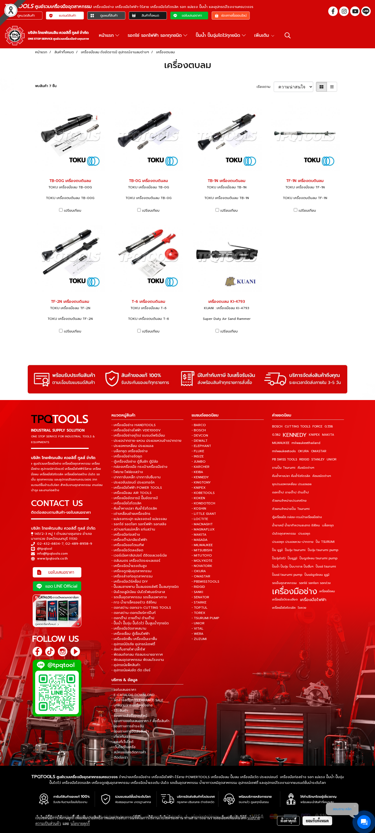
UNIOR (331, 459)
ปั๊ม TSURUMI (325, 542)
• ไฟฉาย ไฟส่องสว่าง (127, 471)
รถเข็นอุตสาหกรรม (284, 583)
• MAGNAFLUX (203, 529)
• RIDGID (198, 586)
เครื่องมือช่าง (294, 591)
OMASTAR (318, 451)
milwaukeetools (284, 451)
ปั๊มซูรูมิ (292, 558)
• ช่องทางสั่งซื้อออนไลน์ (129, 715)
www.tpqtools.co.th (52, 558)
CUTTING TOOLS (297, 426)
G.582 (276, 434)
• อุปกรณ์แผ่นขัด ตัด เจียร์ (130, 670)
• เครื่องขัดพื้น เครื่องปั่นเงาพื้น (134, 638)
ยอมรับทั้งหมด (317, 820)
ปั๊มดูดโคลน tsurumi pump (318, 558)
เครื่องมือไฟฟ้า (313, 600)
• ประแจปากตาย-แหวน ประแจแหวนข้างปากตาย (146, 440)
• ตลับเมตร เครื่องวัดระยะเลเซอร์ (135, 560)
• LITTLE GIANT (204, 513)
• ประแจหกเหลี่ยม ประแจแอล (132, 445)
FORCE (317, 426)
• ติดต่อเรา (119, 757)
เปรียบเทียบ (72, 210)
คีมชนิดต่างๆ (306, 467)
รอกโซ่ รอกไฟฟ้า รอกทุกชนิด (155, 35)
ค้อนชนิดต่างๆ (321, 476)
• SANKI (197, 591)
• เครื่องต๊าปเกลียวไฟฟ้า (129, 539)
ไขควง (302, 607)
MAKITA (328, 434)
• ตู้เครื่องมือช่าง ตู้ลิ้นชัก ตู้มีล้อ (134, 461)
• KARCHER (200, 466)
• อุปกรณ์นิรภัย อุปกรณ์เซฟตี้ (133, 644)
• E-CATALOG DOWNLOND (133, 694)
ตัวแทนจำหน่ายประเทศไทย (289, 500)
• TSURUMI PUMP (205, 618)
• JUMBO (199, 461)
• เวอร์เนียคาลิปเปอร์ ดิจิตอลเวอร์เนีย (139, 555)
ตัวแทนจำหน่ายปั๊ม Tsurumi (291, 509)
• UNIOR (198, 623)
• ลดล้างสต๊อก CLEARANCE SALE (137, 700)
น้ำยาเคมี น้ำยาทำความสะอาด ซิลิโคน (296, 525)
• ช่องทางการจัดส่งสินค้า (130, 731)
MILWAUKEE (280, 443)
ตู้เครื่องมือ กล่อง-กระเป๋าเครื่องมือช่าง (297, 517)
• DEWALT (200, 440)
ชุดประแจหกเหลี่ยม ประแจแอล (292, 484)
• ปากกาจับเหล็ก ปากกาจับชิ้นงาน (136, 477)
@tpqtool (44, 548)
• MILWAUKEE (202, 545)
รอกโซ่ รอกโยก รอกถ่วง (315, 583)
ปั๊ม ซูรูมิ (277, 550)
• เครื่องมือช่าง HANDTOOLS (133, 425)
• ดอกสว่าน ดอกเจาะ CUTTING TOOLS (141, 607)
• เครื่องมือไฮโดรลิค (126, 503)
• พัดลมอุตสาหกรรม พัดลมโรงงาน (137, 659)
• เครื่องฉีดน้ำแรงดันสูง (129, 565)
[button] (288, 35)
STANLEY (317, 459)
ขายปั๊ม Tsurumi (283, 467)
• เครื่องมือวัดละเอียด (127, 550)
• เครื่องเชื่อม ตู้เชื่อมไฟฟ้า (130, 633)
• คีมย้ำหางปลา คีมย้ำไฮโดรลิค (134, 508)
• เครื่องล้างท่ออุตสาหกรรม (132, 576)
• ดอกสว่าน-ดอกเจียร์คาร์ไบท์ (133, 612)
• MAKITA (199, 534)
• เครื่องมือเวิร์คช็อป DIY (129, 581)
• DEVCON (200, 435)
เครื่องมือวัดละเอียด (285, 599)
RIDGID (304, 459)
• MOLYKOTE (202, 560)
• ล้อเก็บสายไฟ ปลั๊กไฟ (128, 649)
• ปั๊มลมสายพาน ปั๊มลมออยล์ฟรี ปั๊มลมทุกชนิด (145, 586)
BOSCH (277, 426)
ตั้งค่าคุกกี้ (288, 820)
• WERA (197, 633)
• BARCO (199, 425)
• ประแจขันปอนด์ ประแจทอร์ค (133, 482)
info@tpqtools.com (52, 553)
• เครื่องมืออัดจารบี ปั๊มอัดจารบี (134, 498)
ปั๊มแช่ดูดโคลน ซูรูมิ (316, 574)
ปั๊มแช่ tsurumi (326, 566)
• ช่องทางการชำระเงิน (127, 726)
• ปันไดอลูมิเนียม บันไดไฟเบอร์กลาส (138, 591)
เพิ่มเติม (262, 35)
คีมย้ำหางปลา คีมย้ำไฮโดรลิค (291, 476)
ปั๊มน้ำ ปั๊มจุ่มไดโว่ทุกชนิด (219, 35)
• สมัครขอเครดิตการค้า (128, 752)
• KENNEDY (200, 477)
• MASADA (200, 539)
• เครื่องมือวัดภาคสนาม (128, 628)
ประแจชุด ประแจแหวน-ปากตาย (293, 542)
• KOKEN (198, 498)
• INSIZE (198, 456)
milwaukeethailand (306, 443)
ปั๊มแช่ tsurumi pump (287, 574)
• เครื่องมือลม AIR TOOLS (131, 492)
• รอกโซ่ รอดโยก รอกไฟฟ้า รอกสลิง (138, 524)
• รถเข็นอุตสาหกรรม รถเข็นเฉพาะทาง (139, 597)
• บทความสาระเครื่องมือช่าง (132, 705)
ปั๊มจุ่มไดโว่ (279, 558)
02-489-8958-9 (78, 543)
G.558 (328, 426)
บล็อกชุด (328, 525)
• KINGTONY (201, 482)
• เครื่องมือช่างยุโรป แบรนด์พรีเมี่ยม (138, 435)
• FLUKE (198, 451)
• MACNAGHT (202, 524)
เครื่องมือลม (327, 591)
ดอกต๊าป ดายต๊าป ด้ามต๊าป (290, 492)
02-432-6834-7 (50, 543)
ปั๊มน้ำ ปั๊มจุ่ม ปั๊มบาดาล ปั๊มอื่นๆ (293, 566)
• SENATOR (200, 597)
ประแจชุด (304, 533)
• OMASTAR (201, 576)
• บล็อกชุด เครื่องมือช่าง (129, 451)
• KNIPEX (199, 487)
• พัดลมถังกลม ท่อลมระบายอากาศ (137, 654)
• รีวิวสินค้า (119, 710)
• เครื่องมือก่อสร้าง (125, 534)
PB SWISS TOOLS (284, 459)
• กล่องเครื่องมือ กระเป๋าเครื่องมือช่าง (139, 466)
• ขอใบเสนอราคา (123, 689)
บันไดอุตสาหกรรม (284, 533)
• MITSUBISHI (202, 550)
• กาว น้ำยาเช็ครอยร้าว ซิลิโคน (133, 602)
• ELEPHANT (201, 445)
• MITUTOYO (202, 555)
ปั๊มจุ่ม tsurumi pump (323, 550)
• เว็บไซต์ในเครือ (123, 747)
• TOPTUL (200, 607)
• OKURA (199, 571)
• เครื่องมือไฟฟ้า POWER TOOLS (136, 487)
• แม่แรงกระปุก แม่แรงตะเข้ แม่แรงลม (139, 518)
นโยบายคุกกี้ (80, 823)
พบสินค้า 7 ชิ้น (46, 85)
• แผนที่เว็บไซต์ (122, 741)
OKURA (303, 451)
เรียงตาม (265, 86)
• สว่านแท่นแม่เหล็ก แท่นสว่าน (133, 529)
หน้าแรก (107, 35)
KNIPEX (314, 434)
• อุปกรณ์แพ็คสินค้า (125, 665)
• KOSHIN (199, 508)
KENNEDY (295, 435)
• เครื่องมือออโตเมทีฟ (127, 545)
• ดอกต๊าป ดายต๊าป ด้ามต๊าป (132, 618)
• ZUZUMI (199, 638)
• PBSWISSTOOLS (205, 581)
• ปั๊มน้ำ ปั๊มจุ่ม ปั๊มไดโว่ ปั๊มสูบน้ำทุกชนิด (140, 623)
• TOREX (198, 612)
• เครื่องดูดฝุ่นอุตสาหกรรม (131, 571)
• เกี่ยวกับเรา (120, 736)
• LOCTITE (200, 518)
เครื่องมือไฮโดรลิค (284, 607)
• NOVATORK (202, 565)
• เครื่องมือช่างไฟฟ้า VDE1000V (136, 430)
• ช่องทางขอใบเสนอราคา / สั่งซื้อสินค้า (140, 721)
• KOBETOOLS (203, 492)
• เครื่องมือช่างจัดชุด (126, 456)
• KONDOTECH (203, 503)
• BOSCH (199, 430)
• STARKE (199, 602)
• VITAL (197, 628)
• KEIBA (197, 471)
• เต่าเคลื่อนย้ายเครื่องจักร (130, 513)
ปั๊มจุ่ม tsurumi (295, 550)
